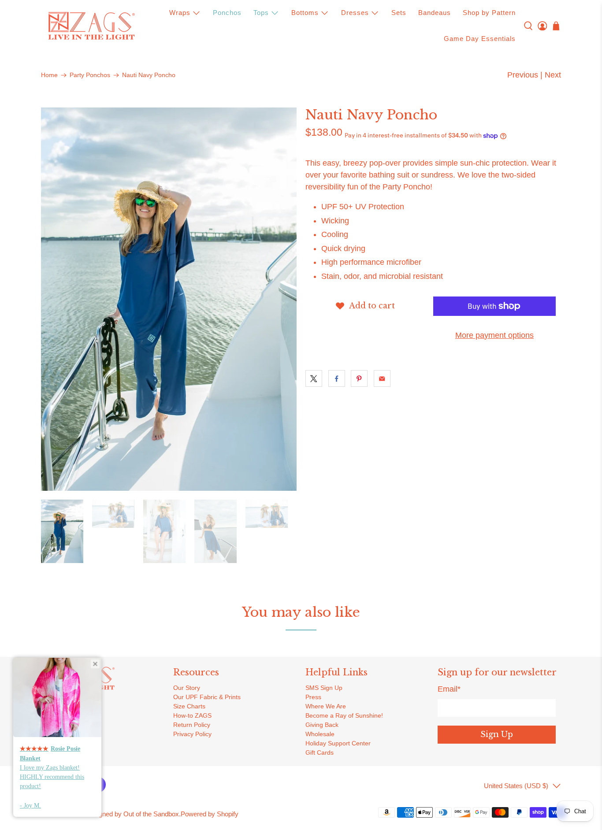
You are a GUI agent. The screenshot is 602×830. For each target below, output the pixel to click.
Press (313, 696)
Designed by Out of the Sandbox (132, 814)
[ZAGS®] (91, 26)
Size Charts (189, 706)
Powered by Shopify (209, 814)
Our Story (186, 687)
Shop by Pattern (489, 12)
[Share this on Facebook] (336, 378)
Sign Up (496, 734)
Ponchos (227, 12)
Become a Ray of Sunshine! (344, 715)
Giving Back (321, 724)
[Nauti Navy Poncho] (169, 299)
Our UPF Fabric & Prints (207, 696)
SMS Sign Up (323, 687)
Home (49, 75)
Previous (522, 74)
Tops (261, 12)
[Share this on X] (313, 378)
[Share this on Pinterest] (359, 378)
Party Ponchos (90, 75)
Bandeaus (434, 12)
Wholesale (319, 733)
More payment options (494, 335)
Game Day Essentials (480, 38)
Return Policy (191, 724)
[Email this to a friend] (382, 378)
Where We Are (325, 706)
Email (449, 689)
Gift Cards (319, 752)
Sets (398, 12)
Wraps (179, 12)
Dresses (355, 12)
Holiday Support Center (338, 743)
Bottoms (305, 12)
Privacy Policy (192, 733)
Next (553, 74)
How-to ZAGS (192, 715)
